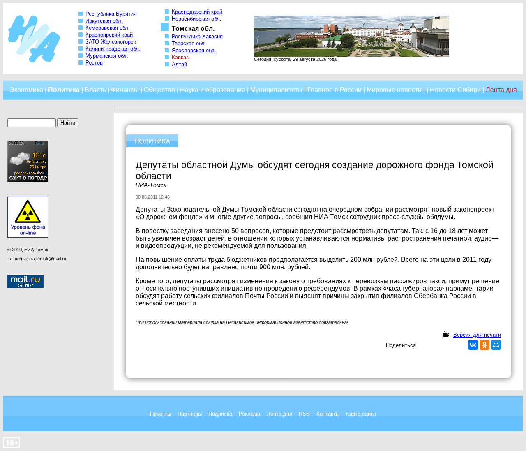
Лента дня (279, 414)
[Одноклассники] (484, 345)
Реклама (249, 414)
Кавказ (180, 57)
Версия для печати (477, 335)
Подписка (220, 414)
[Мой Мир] (496, 345)
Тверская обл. (189, 43)
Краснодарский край (197, 12)
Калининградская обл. (113, 49)
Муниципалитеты (276, 89)
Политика (64, 89)
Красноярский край (109, 35)
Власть (95, 89)
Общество (159, 89)
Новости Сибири (455, 89)
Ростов (94, 63)
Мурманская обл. (106, 56)
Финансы (125, 89)
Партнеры (190, 414)
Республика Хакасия (197, 36)
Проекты (160, 414)
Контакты (327, 414)
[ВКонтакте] (473, 345)
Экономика (26, 89)
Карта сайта (361, 414)
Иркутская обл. (104, 21)
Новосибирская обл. (196, 19)
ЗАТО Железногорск (110, 42)
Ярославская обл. (194, 50)
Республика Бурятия (110, 14)
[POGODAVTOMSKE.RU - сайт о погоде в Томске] (27, 180)
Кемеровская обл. (107, 28)
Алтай (179, 64)
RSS (304, 414)
